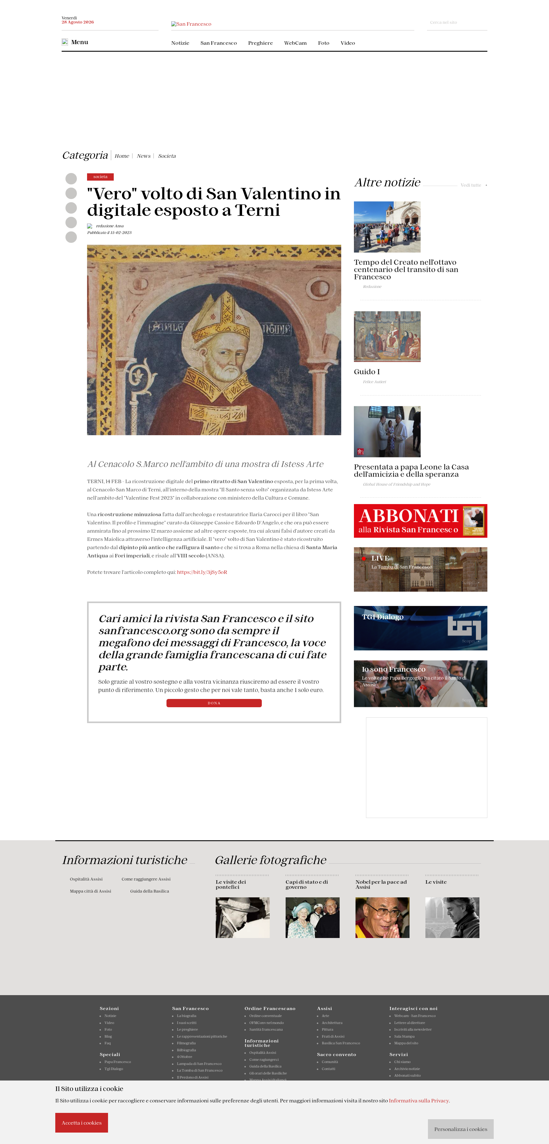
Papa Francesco (118, 1062)
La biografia (186, 1016)
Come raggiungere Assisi (146, 879)
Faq (108, 1043)
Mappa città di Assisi (90, 891)
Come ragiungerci (264, 1059)
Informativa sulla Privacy (419, 1100)
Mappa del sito (406, 1043)
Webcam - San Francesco (415, 1016)
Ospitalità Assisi (86, 879)
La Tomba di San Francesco (199, 1070)
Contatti (328, 1069)
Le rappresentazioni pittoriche (202, 1036)
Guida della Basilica (149, 891)
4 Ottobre (184, 1057)
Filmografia (186, 1043)
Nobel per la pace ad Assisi (381, 884)
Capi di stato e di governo (307, 884)
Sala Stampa (404, 1036)
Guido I (367, 372)
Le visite (436, 882)
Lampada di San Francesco (199, 1064)
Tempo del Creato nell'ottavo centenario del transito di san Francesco (406, 269)
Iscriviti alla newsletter (413, 1029)
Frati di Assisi (333, 1036)
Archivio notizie (407, 1069)
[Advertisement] (274, 99)
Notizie (180, 43)
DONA (214, 703)
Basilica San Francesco (341, 1043)
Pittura (327, 1029)
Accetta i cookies (82, 1123)
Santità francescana (266, 1029)
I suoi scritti (186, 1023)
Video (348, 43)
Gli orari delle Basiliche (268, 1073)
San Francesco (218, 43)
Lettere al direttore (409, 1023)
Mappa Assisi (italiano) (267, 1080)
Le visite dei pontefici (231, 884)
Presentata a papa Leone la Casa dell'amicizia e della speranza (411, 470)
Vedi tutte (474, 185)
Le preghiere (187, 1029)
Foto (323, 43)
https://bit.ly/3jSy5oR (202, 572)
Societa (167, 156)
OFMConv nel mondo (266, 1023)
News (143, 156)
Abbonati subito (407, 1075)
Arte (325, 1016)
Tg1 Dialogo (114, 1069)
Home (121, 156)
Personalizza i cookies (460, 1129)
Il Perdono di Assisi (192, 1077)
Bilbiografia (186, 1050)
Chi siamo (402, 1062)
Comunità (330, 1062)
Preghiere (260, 43)
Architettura (332, 1023)
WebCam (295, 43)
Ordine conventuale (265, 1016)
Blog (108, 1036)
